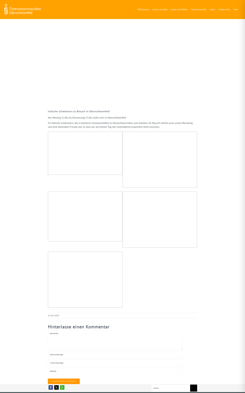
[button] (50, 387)
